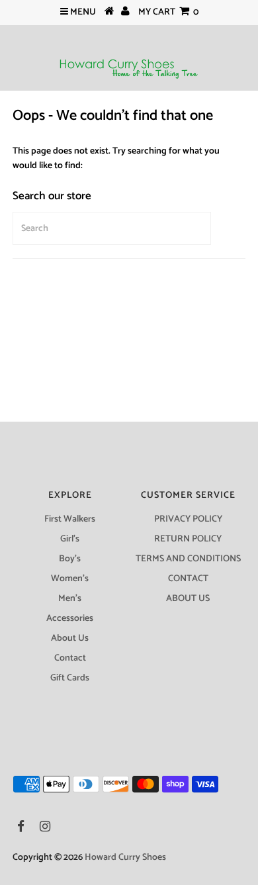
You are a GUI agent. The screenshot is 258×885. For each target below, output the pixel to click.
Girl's (69, 539)
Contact (70, 658)
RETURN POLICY (188, 539)
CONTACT (188, 578)
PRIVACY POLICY (188, 519)
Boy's (70, 559)
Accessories (69, 618)
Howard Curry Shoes (125, 857)
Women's (70, 578)
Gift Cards (69, 678)
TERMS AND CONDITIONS (188, 559)
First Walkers (69, 519)
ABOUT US (188, 598)
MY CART (168, 12)
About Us (70, 638)
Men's (69, 598)
